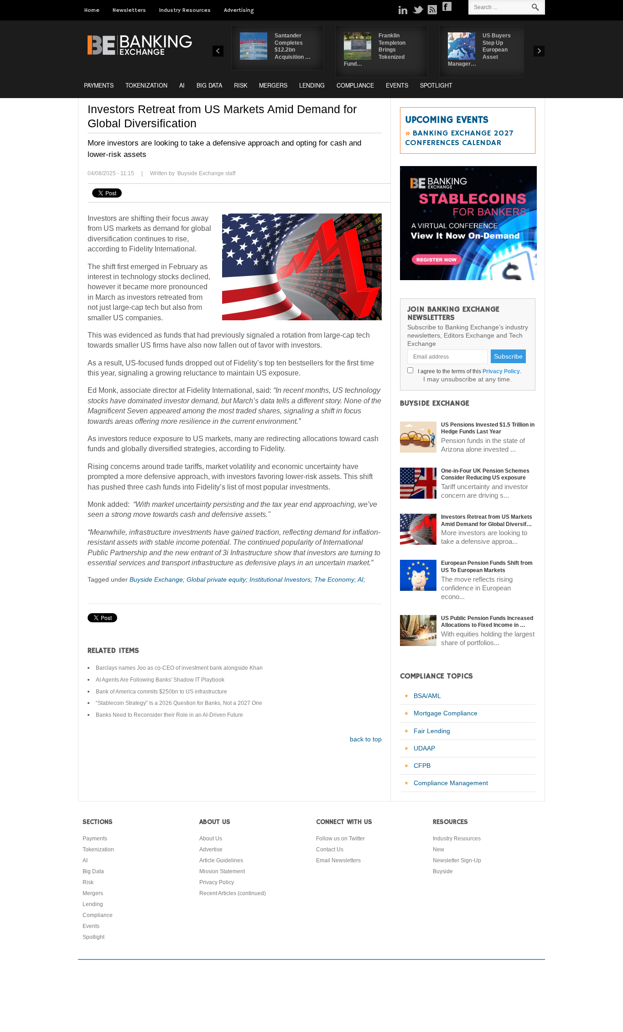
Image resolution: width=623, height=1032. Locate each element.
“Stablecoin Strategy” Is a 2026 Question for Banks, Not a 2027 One (179, 703)
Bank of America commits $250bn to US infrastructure (161, 691)
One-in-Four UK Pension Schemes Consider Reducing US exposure (485, 474)
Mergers (273, 85)
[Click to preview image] (302, 267)
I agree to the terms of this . (468, 371)
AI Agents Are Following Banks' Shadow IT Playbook (160, 680)
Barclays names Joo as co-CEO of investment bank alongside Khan (179, 668)
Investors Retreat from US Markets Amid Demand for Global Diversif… (486, 520)
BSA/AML (427, 695)
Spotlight (436, 85)
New (438, 849)
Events (397, 85)
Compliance (355, 85)
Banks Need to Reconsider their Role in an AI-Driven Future (169, 715)
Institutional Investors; (281, 579)
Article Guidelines (221, 860)
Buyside (443, 871)
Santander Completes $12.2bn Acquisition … (293, 46)
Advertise (211, 849)
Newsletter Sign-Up (457, 860)
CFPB (422, 765)
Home (91, 10)
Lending (312, 85)
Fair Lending (432, 731)
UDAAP (424, 748)
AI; (361, 579)
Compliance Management (451, 783)
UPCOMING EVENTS (446, 120)
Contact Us (329, 849)
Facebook (447, 6)
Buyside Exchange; (158, 579)
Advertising (239, 10)
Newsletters (129, 10)
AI (182, 85)
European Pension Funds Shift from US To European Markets (487, 566)
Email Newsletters (338, 860)
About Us (210, 838)
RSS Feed (432, 10)
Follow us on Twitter (340, 838)
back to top (366, 739)
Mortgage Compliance (446, 713)
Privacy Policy (501, 371)
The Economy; (336, 579)
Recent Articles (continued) (232, 893)
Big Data (209, 85)
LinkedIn (403, 10)
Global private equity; (218, 579)
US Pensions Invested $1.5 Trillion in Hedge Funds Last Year (488, 428)
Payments (99, 85)
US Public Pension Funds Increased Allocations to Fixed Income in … (487, 622)
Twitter (417, 10)
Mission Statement (222, 871)
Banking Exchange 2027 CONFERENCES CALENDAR (459, 138)
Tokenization (146, 85)
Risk (240, 85)
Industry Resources (185, 10)
